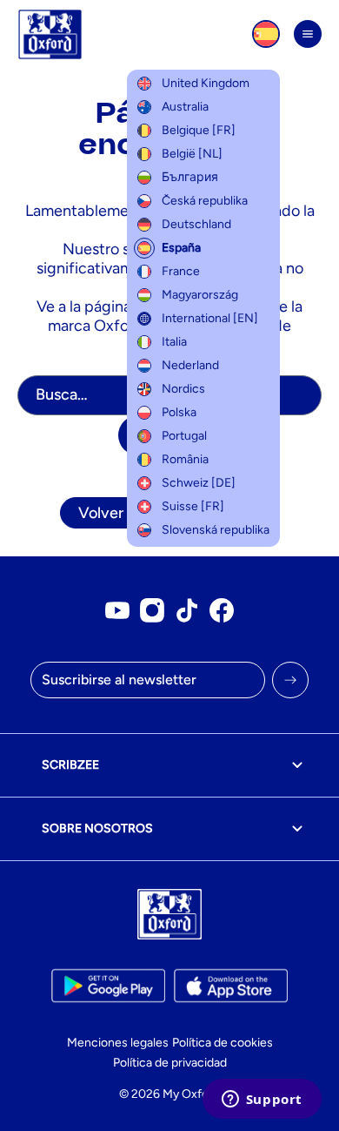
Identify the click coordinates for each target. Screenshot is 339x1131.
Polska (179, 412)
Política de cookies (222, 1042)
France (181, 271)
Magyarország (200, 294)
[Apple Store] (231, 985)
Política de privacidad (170, 1062)
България (190, 177)
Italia (174, 341)
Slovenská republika (215, 529)
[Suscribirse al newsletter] (290, 680)
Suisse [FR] (193, 506)
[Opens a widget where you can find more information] (262, 1100)
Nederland (190, 365)
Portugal (184, 435)
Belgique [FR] (199, 130)
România (185, 459)
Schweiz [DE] (199, 482)
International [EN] (210, 318)
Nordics (183, 388)
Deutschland (196, 224)
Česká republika (205, 200)
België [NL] (192, 153)
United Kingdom (205, 83)
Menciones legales (118, 1042)
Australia (185, 106)
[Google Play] (108, 985)
